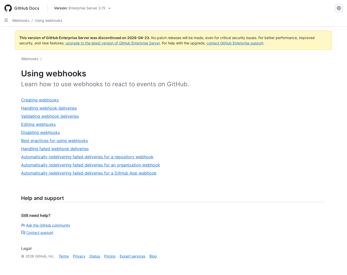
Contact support (39, 232)
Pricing (110, 256)
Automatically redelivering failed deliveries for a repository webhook (87, 156)
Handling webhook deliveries (49, 108)
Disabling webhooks (40, 132)
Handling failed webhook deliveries (55, 148)
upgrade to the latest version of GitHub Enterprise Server (113, 43)
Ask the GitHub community (48, 225)
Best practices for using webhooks (54, 140)
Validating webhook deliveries (50, 116)
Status (94, 256)
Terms (64, 256)
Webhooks (20, 20)
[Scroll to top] (336, 264)
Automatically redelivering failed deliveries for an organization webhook (90, 164)
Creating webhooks (40, 99)
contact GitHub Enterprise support (235, 43)
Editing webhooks (38, 124)
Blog (153, 256)
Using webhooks (48, 20)
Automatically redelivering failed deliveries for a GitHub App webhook (88, 173)
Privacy (79, 256)
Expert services (132, 256)
